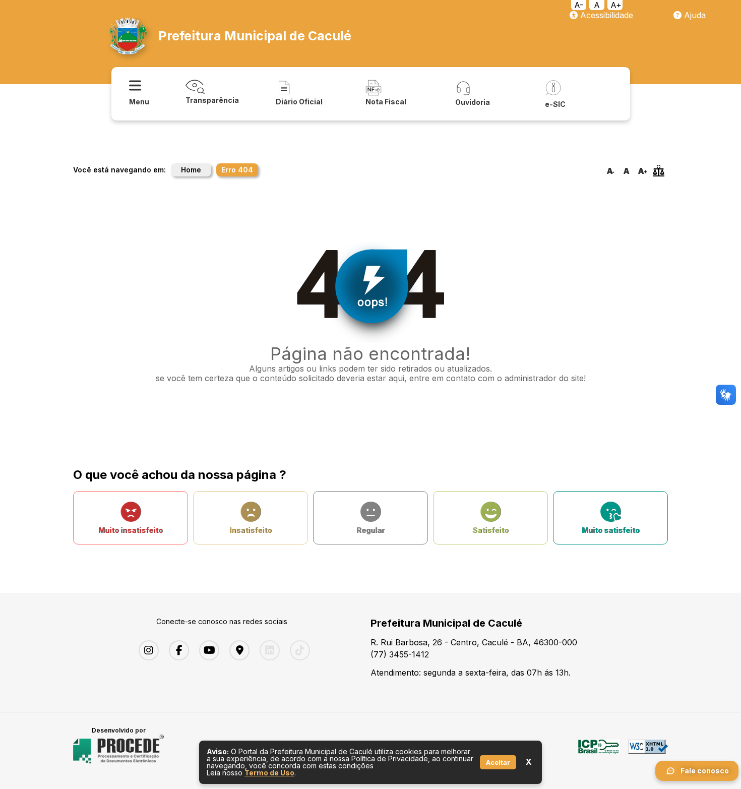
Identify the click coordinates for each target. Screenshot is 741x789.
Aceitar (498, 762)
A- (578, 5)
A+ (616, 5)
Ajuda (694, 15)
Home (191, 169)
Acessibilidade (605, 15)
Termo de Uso (269, 772)
